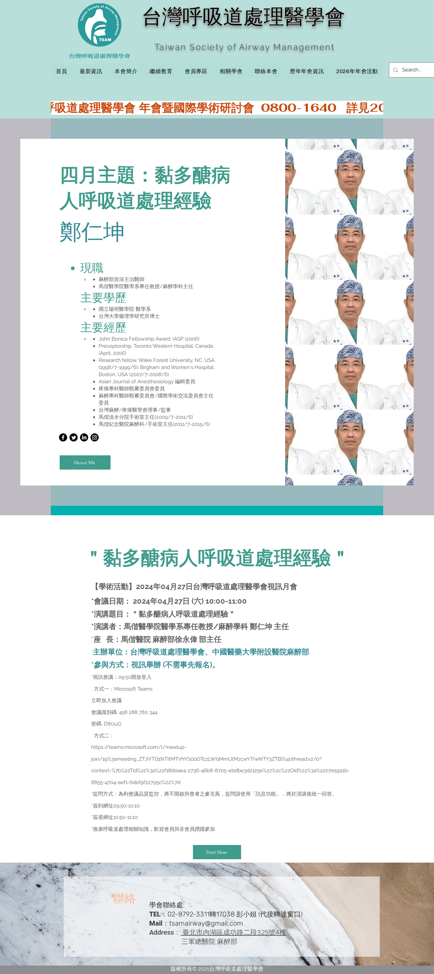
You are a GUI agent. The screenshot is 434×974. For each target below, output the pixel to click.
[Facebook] (63, 437)
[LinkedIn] (84, 437)
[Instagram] (95, 437)
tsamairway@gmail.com (206, 923)
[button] (161, 72)
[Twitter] (74, 437)
